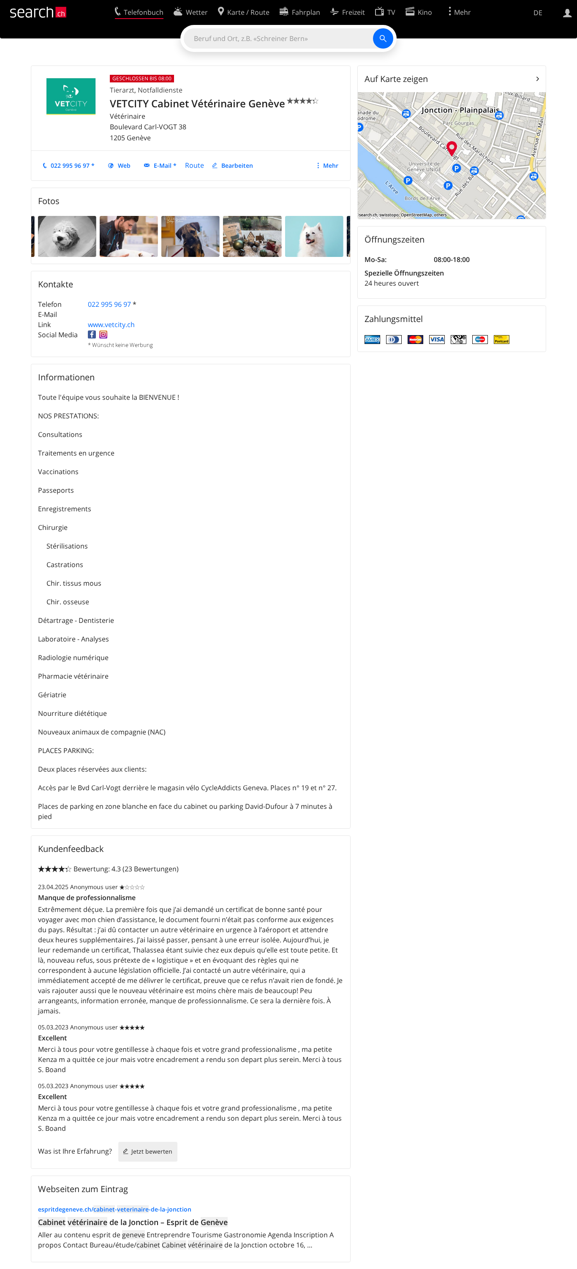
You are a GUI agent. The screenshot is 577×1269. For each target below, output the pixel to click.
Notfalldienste (160, 90)
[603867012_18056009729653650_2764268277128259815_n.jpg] (252, 235)
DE (537, 12)
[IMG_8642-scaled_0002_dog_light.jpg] (314, 235)
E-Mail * (165, 165)
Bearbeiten (237, 165)
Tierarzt (122, 90)
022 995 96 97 (109, 304)
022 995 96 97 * (73, 165)
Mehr (330, 165)
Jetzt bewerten (151, 1151)
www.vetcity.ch (111, 324)
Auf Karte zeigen (396, 79)
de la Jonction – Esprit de (133, 1222)
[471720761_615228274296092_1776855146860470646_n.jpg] (129, 235)
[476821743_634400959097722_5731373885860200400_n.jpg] (67, 235)
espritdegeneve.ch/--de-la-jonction (114, 1209)
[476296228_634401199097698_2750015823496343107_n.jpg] (190, 235)
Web (124, 165)
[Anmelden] (567, 12)
